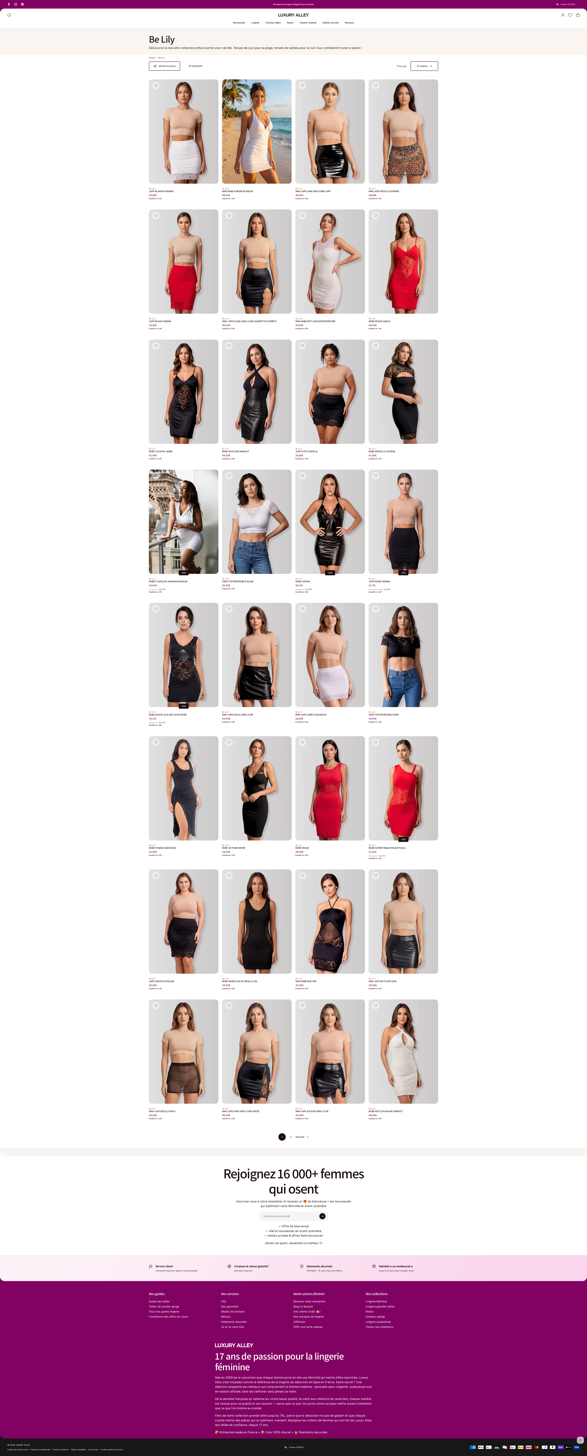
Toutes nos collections (379, 1326)
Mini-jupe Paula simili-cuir (237, 714)
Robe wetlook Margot (235, 451)
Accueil (152, 58)
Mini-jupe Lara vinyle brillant (313, 191)
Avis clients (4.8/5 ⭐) (306, 1311)
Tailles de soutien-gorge (164, 1306)
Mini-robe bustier (305, 981)
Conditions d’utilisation (60, 1450)
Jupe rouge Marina (160, 321)
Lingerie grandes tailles (380, 1306)
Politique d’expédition (78, 1450)
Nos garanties (229, 1306)
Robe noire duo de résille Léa (239, 981)
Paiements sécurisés (234, 1321)
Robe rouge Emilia (379, 321)
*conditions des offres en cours (168, 1316)
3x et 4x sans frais (232, 1326)
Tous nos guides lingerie (164, 1311)
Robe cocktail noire (161, 451)
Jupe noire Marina (379, 581)
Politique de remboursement (18, 1450)
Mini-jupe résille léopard (384, 191)
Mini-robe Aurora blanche (237, 191)
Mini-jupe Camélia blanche (311, 714)
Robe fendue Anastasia (162, 847)
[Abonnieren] (322, 1216)
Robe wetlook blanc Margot (386, 1111)
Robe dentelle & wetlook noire (168, 714)
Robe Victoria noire (233, 847)
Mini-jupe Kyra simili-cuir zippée (241, 1111)
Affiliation (299, 1321)
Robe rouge (302, 847)
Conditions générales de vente (111, 1450)
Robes (370, 1311)
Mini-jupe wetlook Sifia (383, 981)
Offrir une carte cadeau (308, 1326)
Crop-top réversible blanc (238, 581)
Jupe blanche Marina (161, 191)
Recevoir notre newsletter (309, 1301)
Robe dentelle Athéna (382, 451)
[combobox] (568, 4)
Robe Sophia (302, 581)
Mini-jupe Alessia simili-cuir (311, 1111)
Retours (226, 1316)
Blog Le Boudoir (303, 1306)
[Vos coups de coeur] (570, 15)
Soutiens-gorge (375, 1316)
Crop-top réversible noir (384, 714)
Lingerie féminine (376, 1301)
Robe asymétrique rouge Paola (387, 847)
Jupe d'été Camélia (306, 451)
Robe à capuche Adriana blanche (168, 581)
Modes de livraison (233, 1311)
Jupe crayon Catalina (161, 981)
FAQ (223, 1301)
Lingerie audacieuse (378, 1321)
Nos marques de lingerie (308, 1316)
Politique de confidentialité (40, 1450)
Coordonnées (93, 1450)
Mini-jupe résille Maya (162, 1111)
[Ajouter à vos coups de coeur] (156, 85)
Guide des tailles (159, 1301)
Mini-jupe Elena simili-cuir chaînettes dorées (249, 321)
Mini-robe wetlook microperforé (315, 321)
